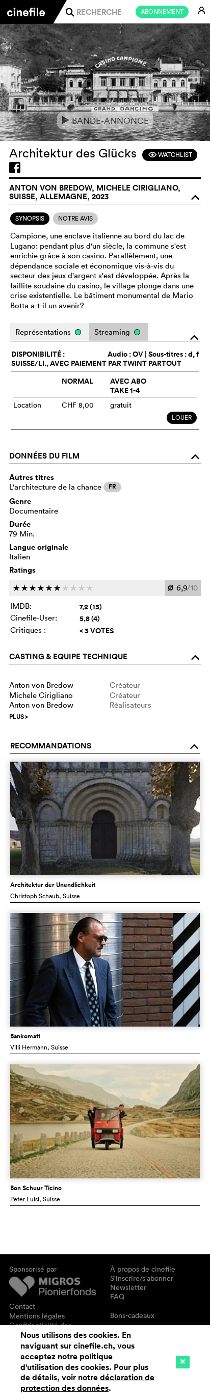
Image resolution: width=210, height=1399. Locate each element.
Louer (182, 417)
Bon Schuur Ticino (36, 1188)
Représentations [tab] (44, 332)
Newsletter (128, 1287)
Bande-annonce (105, 120)
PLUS (18, 716)
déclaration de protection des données (87, 1382)
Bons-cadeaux (132, 1315)
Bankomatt (25, 1036)
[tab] (29, 218)
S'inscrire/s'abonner (141, 1278)
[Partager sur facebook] (14, 167)
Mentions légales (37, 1316)
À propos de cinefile (142, 1269)
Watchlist (170, 154)
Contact (22, 1306)
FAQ (117, 1296)
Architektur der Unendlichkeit (52, 885)
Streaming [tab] (113, 332)
